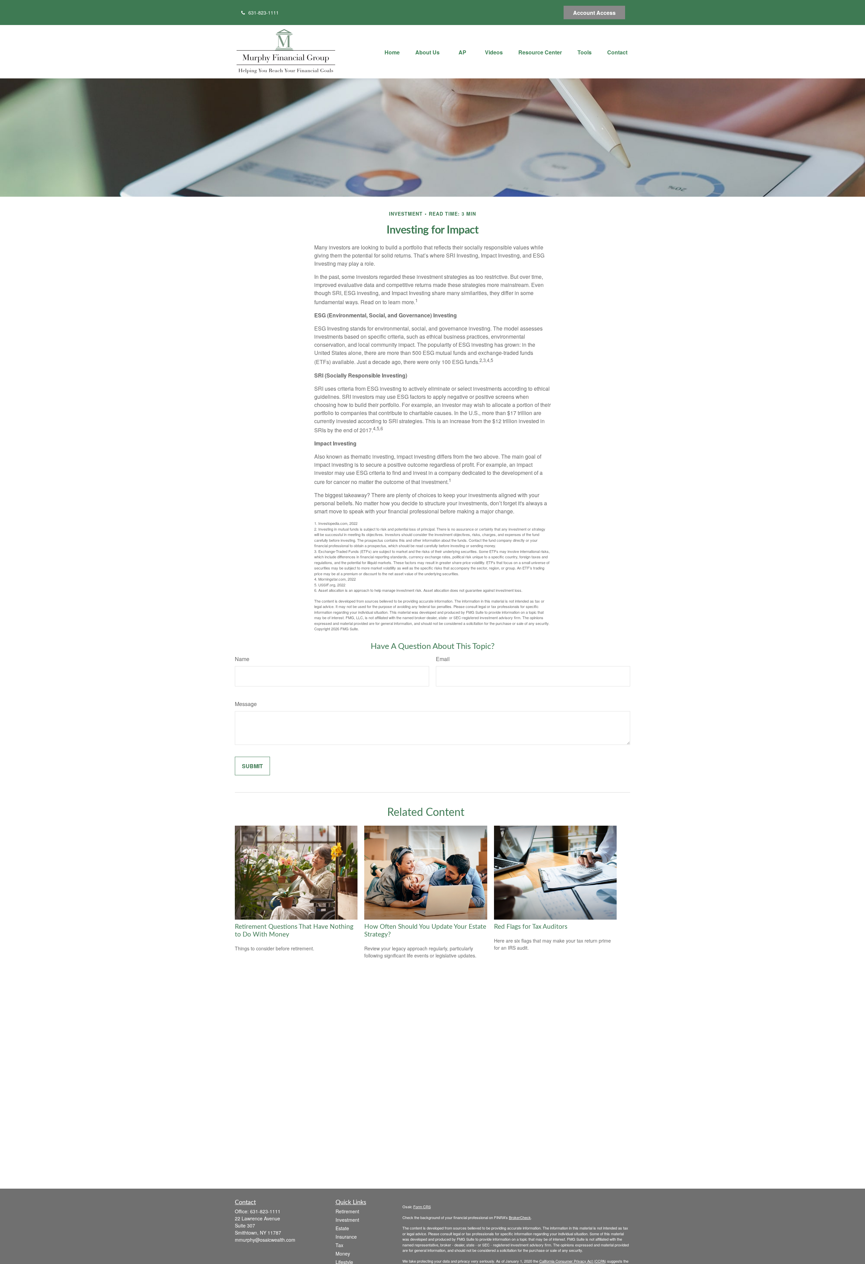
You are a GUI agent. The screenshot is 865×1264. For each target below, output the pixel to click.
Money (343, 1253)
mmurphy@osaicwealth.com (265, 1239)
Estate (342, 1228)
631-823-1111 (263, 12)
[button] (392, 51)
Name (242, 659)
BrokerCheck (520, 1217)
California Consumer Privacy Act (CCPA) (572, 1261)
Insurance (346, 1236)
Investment (347, 1219)
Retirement (347, 1211)
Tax (339, 1245)
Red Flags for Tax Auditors (530, 927)
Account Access (594, 13)
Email (443, 659)
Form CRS (422, 1206)
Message (246, 704)
